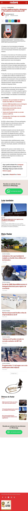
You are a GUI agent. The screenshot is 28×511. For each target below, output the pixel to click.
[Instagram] (11, 497)
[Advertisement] (14, 459)
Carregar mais (13, 373)
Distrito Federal (10, 7)
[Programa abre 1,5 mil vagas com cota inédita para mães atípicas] (14, 354)
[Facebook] (6, 21)
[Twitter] (14, 497)
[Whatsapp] (5, 497)
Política (3, 217)
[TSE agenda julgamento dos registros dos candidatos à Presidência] (14, 209)
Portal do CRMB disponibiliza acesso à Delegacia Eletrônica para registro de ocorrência (14, 286)
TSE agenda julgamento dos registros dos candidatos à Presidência (12, 220)
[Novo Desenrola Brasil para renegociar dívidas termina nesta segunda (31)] (23, 417)
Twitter (19, 174)
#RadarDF (12, 174)
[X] (15, 21)
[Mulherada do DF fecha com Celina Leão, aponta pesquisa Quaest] (23, 403)
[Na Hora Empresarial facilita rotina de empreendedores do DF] (14, 301)
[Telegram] (12, 21)
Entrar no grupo (7, 170)
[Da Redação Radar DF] (3, 14)
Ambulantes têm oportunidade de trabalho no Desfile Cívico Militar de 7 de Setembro (14, 258)
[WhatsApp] (9, 21)
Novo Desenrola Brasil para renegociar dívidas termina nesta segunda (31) (9, 417)
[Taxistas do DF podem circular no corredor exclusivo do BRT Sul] (14, 327)
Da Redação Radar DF (9, 14)
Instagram (20, 164)
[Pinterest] (18, 21)
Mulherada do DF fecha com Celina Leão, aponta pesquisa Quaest (9, 402)
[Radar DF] (14, 2)
